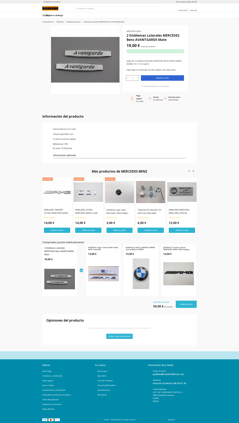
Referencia (58, 144)
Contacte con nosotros (52, 404)
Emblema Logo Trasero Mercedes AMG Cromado (103, 248)
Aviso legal (46, 371)
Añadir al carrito (162, 78)
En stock (57, 148)
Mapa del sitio (48, 409)
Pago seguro (47, 380)
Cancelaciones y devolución (53, 390)
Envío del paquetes (50, 399)
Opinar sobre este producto (119, 336)
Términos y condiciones (52, 376)
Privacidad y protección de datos (56, 394)
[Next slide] (193, 171)
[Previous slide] (189, 171)
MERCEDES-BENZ (134, 31)
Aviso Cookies (48, 385)
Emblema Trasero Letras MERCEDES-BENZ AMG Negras (176, 248)
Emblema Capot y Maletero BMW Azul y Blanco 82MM (140, 248)
